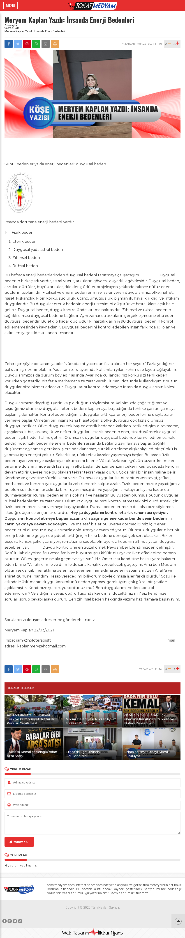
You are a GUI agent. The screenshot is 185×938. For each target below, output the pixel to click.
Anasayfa (11, 25)
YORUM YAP (21, 841)
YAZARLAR (12, 28)
